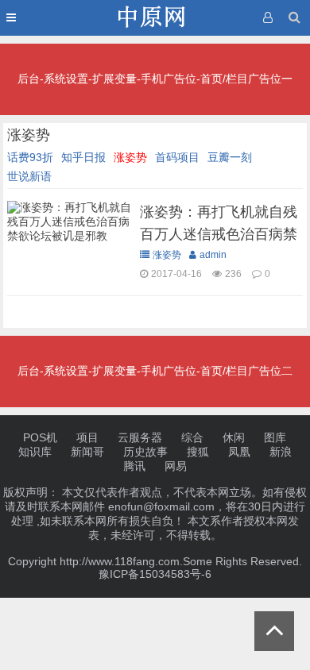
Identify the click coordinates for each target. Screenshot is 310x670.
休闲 (234, 437)
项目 (87, 437)
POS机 (40, 437)
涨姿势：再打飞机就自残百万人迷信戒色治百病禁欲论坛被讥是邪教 (218, 234)
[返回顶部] (274, 631)
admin (213, 254)
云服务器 (140, 437)
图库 (275, 437)
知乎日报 (83, 157)
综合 (192, 437)
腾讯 (134, 466)
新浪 (280, 451)
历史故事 (145, 451)
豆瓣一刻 (229, 157)
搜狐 (198, 451)
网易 (176, 466)
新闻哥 (87, 451)
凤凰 (239, 451)
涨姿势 (130, 157)
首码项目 (177, 157)
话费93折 (30, 157)
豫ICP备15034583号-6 (155, 574)
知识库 (35, 451)
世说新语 (29, 176)
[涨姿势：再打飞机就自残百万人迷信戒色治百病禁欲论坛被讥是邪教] (69, 239)
